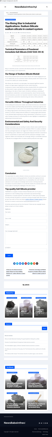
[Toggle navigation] (5, 6)
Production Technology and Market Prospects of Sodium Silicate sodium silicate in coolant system (37, 271)
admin (27, 285)
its (21, 32)
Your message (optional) (11, 231)
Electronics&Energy (36, 431)
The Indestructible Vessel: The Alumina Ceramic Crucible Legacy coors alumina (24, 353)
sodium (29, 32)
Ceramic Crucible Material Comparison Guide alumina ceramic (20, 342)
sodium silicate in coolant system (33, 199)
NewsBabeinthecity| (26, 6)
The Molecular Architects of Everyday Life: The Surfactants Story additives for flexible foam (36, 407)
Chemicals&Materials (10, 19)
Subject (7, 224)
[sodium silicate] (26, 155)
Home (35, 429)
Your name (8, 212)
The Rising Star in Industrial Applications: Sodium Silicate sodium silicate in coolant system (24, 26)
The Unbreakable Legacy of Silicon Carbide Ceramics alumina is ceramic (22, 345)
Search (8, 324)
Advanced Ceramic (8, 416)
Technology (45, 431)
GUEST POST (45, 434)
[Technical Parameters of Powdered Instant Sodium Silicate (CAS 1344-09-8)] (26, 59)
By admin (7, 32)
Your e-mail (8, 218)
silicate (25, 32)
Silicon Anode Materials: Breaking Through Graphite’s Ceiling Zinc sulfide (22, 339)
